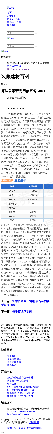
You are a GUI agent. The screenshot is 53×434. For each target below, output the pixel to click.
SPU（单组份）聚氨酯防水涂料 (23, 387)
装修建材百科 (14, 22)
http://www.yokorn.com (18, 69)
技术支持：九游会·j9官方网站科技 (25, 428)
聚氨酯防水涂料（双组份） (21, 393)
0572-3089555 (14, 66)
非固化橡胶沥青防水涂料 (20, 396)
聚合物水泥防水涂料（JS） (21, 390)
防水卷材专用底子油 (17, 380)
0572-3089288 (28, 411)
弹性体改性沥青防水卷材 (20, 377)
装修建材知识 (14, 19)
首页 (9, 12)
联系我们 (11, 25)
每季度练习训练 (22, 311)
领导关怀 (11, 384)
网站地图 (34, 422)
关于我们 (11, 15)
